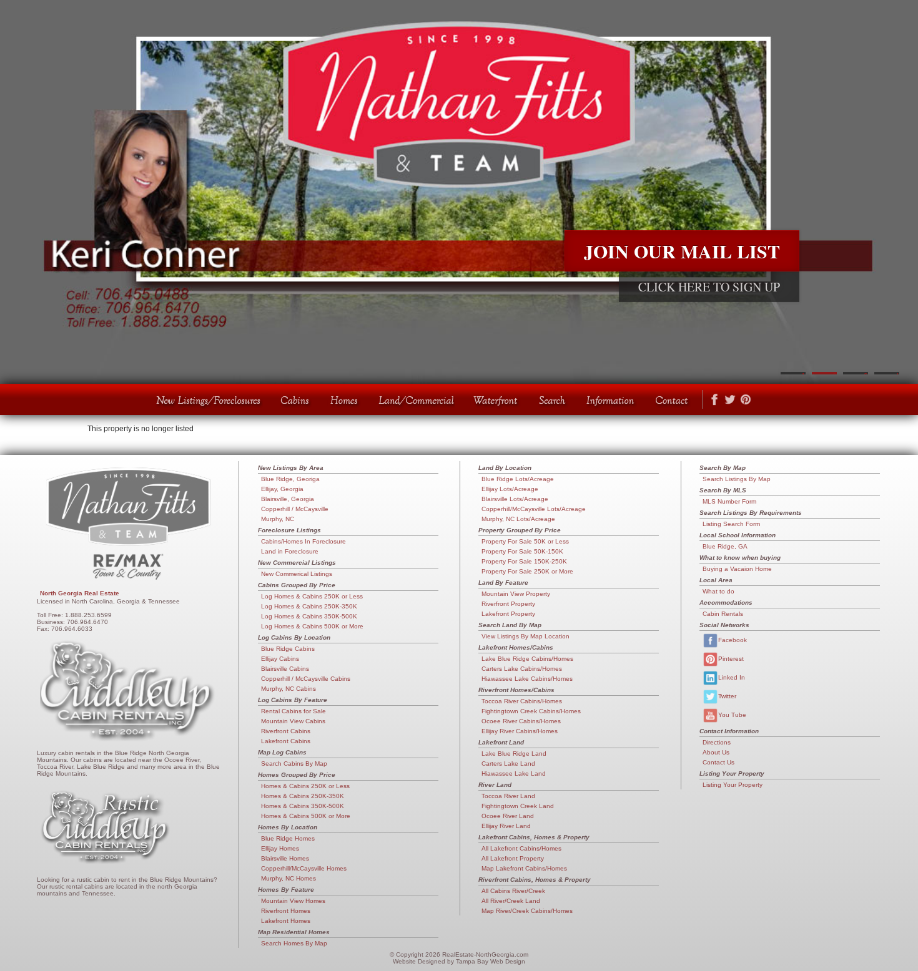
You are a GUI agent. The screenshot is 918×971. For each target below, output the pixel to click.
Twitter (727, 696)
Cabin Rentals (723, 613)
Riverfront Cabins (285, 731)
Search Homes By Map (294, 943)
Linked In (731, 677)
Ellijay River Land (506, 825)
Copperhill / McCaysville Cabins (305, 678)
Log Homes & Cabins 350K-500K (309, 616)
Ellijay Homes (280, 848)
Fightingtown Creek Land (517, 806)
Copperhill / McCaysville (294, 508)
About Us (716, 752)
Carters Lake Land (508, 763)
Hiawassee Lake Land (513, 773)
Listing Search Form (731, 523)
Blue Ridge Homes (288, 838)
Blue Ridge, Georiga (290, 479)
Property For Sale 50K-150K (522, 551)
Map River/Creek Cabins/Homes (527, 910)
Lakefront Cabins (285, 741)
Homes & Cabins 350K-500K (302, 806)
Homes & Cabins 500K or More (305, 815)
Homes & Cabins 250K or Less (305, 786)
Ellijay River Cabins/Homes (519, 731)
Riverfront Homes (285, 910)
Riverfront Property (508, 603)
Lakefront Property (508, 613)
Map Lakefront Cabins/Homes (524, 868)
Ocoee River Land (507, 815)
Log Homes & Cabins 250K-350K (309, 606)
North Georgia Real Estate (79, 593)
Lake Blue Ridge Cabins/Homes (527, 658)
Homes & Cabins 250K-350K (302, 796)
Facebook (732, 640)
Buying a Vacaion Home (737, 568)
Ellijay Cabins (280, 658)
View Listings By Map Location (525, 636)
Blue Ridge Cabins (288, 648)
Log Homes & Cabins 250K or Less (312, 596)
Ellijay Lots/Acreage (509, 489)
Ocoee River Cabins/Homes (521, 721)
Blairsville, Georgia (287, 498)
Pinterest (731, 658)
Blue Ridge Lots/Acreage (517, 479)
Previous (15, 192)
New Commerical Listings (296, 573)
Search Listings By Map (737, 479)
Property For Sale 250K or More (527, 571)
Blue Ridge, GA (725, 546)
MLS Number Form (729, 501)
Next (902, 192)
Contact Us (718, 762)
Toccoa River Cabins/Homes (521, 701)
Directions (717, 742)
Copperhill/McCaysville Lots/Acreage (533, 508)
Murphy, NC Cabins (288, 688)
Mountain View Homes (293, 900)
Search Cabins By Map (294, 763)
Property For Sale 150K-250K (524, 561)
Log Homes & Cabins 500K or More (312, 626)
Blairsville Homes (285, 858)
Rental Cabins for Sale (293, 711)
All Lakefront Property (512, 858)
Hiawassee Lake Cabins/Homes (527, 678)
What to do (718, 591)
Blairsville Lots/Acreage (514, 498)
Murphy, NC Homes (288, 878)
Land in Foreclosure (289, 551)
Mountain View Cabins (293, 721)
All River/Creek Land (510, 900)
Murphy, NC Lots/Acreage (518, 518)
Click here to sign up (709, 286)
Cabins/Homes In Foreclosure (303, 541)
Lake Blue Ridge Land (513, 753)
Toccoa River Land (508, 796)
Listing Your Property (733, 784)
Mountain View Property (515, 593)
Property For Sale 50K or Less (525, 541)
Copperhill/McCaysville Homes (304, 868)
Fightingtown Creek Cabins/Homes (531, 711)
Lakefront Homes (285, 920)
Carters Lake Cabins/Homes (521, 668)
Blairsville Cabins (285, 668)
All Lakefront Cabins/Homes (521, 848)
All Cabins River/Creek (513, 890)
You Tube (732, 714)
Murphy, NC (277, 518)
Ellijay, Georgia (282, 489)
